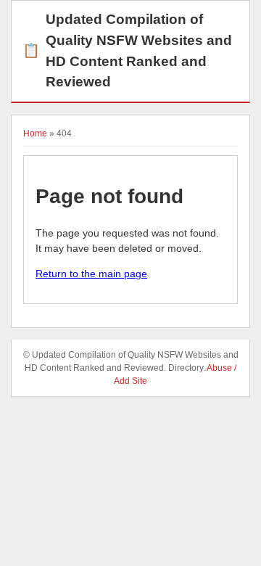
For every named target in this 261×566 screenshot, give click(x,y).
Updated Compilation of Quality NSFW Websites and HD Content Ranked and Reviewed (127, 50)
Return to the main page (91, 273)
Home (35, 133)
